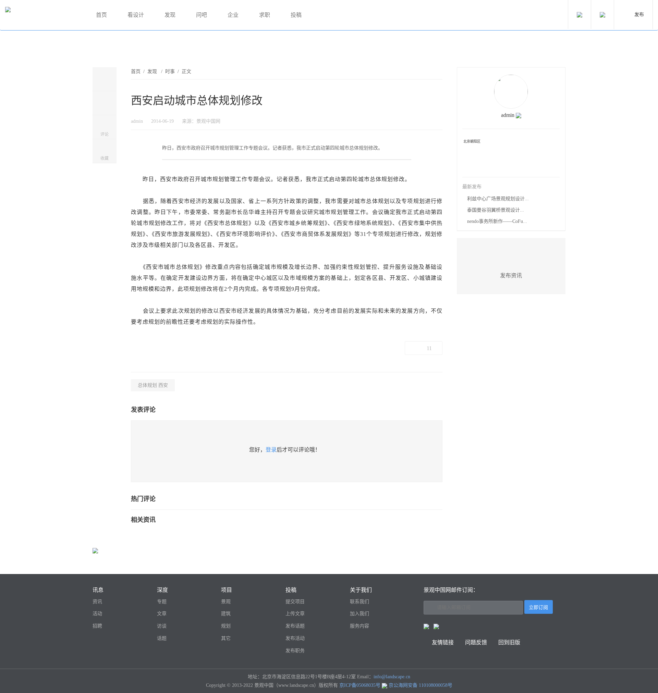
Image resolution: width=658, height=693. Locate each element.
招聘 (97, 626)
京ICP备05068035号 (359, 685)
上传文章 (295, 613)
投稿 (296, 15)
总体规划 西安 (153, 385)
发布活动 (295, 638)
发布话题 (295, 626)
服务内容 (359, 626)
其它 (226, 638)
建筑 (226, 613)
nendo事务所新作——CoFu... (497, 221)
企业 (233, 15)
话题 (162, 638)
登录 (271, 450)
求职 (264, 15)
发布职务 (295, 650)
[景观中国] (43, 15)
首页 (101, 15)
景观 (226, 601)
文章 (162, 613)
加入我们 (359, 613)
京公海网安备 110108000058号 (420, 685)
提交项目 (295, 601)
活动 (97, 613)
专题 (162, 601)
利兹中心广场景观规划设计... (498, 198)
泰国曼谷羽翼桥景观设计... (495, 210)
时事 (170, 71)
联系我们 (359, 601)
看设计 (135, 15)
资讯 (97, 601)
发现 (169, 15)
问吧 (201, 15)
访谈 (162, 626)
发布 (639, 14)
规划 (226, 626)
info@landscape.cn (392, 676)
